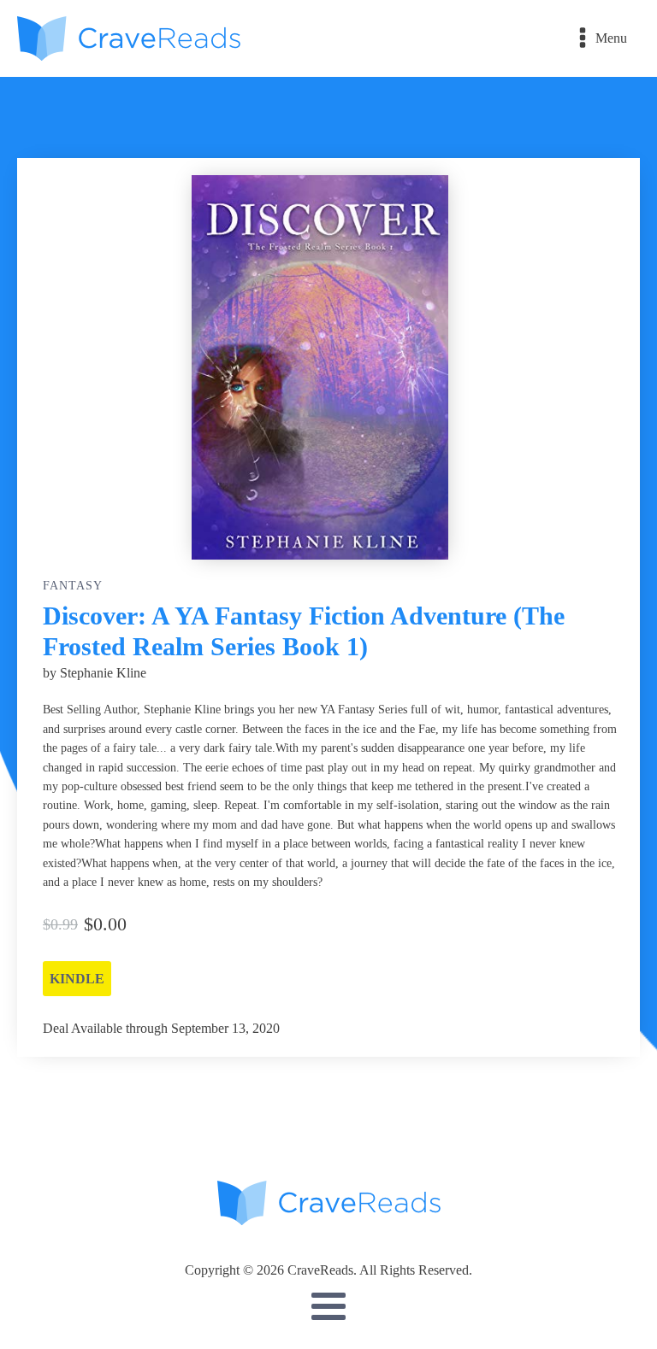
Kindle (77, 978)
